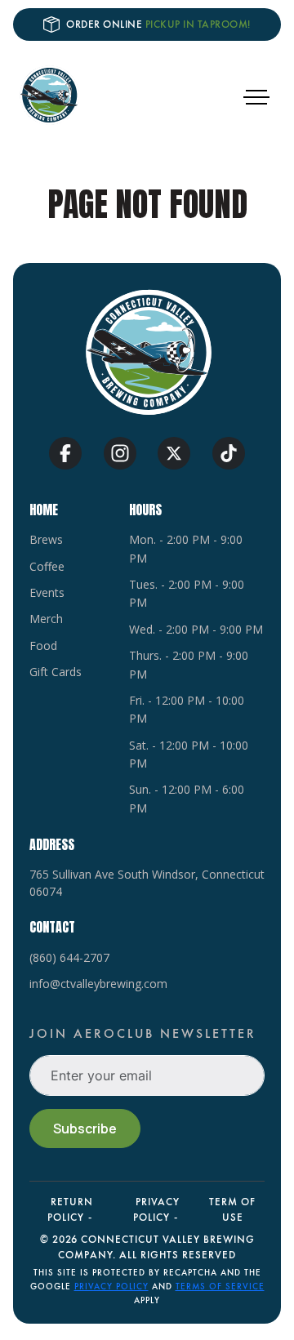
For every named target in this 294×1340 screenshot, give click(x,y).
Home (43, 509)
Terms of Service (220, 1286)
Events (47, 592)
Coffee (47, 566)
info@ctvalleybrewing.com (98, 983)
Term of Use (232, 1209)
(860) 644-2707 (69, 957)
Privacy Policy (156, 1209)
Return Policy (70, 1209)
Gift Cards (55, 671)
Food (43, 645)
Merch (46, 618)
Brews (46, 539)
